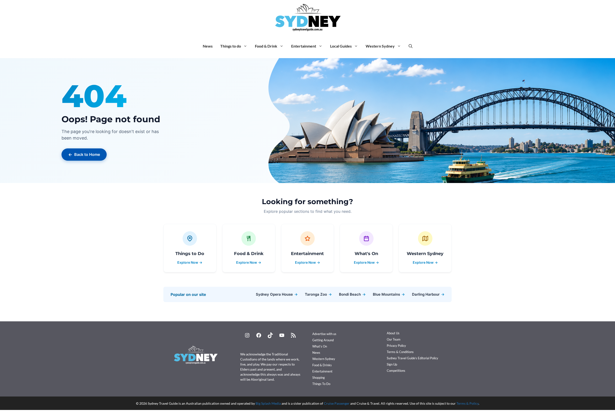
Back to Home (84, 154)
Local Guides (341, 46)
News (208, 46)
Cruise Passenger (337, 403)
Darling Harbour (428, 294)
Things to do (230, 46)
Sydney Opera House (277, 294)
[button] (410, 46)
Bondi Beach (352, 294)
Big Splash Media (268, 403)
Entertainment (303, 46)
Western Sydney (380, 46)
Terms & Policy (467, 403)
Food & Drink (266, 46)
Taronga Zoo (318, 294)
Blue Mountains (389, 294)
